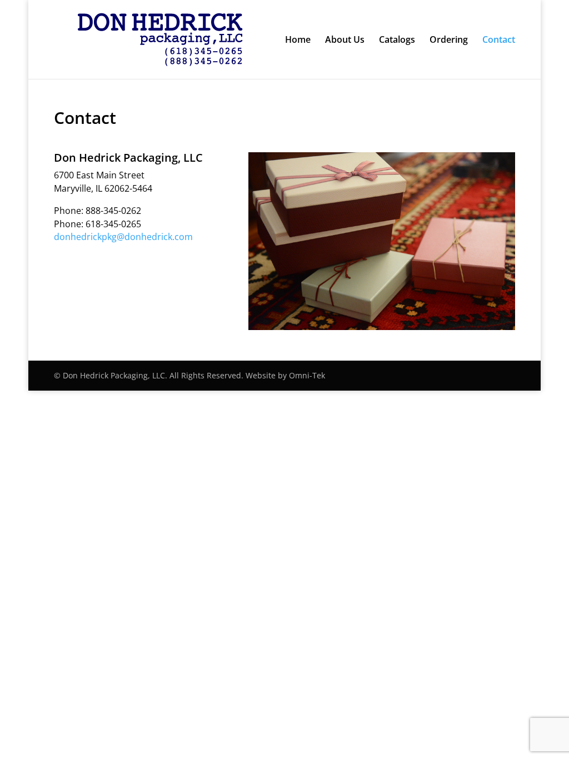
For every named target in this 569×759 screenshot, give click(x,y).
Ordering (449, 41)
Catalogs (397, 41)
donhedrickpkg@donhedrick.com (123, 237)
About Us (345, 41)
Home (298, 41)
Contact (498, 41)
